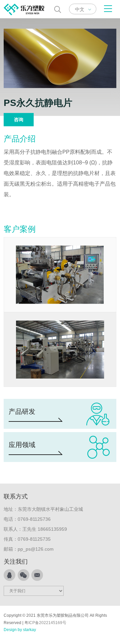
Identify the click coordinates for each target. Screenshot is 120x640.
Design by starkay (20, 629)
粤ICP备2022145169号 (45, 622)
